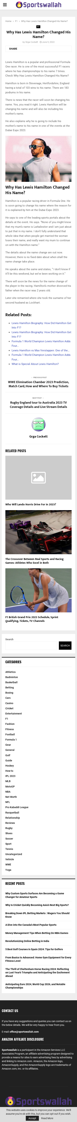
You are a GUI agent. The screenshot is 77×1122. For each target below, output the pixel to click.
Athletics (10, 672)
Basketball (11, 682)
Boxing (9, 692)
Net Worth (11, 796)
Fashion (10, 723)
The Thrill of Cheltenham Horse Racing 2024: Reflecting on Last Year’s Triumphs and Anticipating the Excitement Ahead (37, 972)
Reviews (10, 823)
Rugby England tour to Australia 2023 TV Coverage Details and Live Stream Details (38, 405)
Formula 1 (11, 739)
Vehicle (9, 859)
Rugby (9, 828)
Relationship (12, 817)
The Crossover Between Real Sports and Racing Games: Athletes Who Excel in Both (34, 561)
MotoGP (10, 786)
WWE (8, 864)
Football (10, 734)
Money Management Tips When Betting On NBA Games (36, 933)
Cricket (9, 708)
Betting (9, 687)
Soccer (9, 838)
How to (9, 770)
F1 (38, 27)
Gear (8, 744)
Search (9, 639)
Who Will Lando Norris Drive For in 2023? (30, 504)
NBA (7, 791)
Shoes (8, 833)
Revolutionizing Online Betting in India (27, 941)
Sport (8, 843)
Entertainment (13, 713)
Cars (8, 697)
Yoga (8, 869)
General (10, 750)
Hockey (9, 765)
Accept (32, 1118)
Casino (9, 703)
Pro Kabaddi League (16, 807)
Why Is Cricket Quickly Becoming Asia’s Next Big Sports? (37, 905)
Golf (7, 755)
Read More (47, 1118)
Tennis (9, 849)
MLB (8, 781)
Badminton (11, 677)
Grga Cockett (31, 42)
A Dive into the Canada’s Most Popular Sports (30, 924)
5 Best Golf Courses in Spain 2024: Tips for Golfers (34, 949)
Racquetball (12, 812)
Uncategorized (13, 854)
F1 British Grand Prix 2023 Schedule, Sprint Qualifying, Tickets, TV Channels (31, 619)
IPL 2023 (10, 776)
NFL (7, 802)
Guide (8, 760)
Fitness (9, 729)
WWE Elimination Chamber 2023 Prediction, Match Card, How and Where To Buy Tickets (38, 384)
